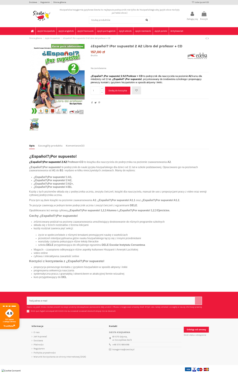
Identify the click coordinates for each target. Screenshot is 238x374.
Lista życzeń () (201, 2)
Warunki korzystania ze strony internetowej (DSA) (60, 356)
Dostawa (33, 2)
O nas (37, 332)
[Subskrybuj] (198, 301)
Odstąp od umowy (196, 329)
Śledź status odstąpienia (195, 335)
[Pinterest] (99, 102)
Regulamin (45, 2)
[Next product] (208, 38)
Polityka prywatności (45, 352)
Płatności (39, 344)
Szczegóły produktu (50, 145)
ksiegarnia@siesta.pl (123, 349)
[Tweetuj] (96, 102)
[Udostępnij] (92, 102)
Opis (32, 145)
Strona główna (59, 2)
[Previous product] (206, 38)
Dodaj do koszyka (117, 90)
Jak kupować (40, 336)
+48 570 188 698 (120, 344)
